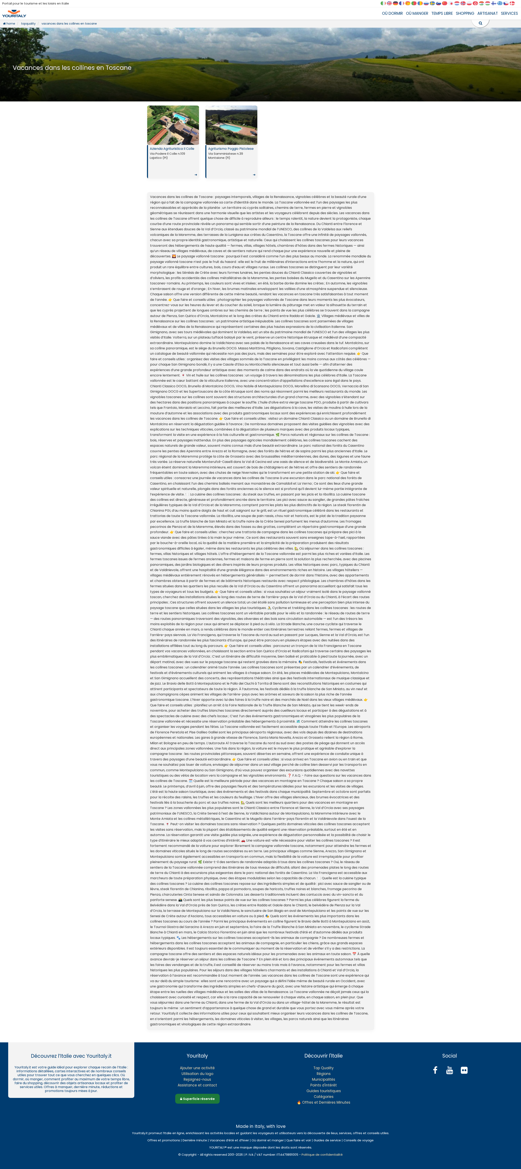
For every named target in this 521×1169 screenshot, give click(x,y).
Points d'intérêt (323, 1085)
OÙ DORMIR (392, 13)
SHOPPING (465, 13)
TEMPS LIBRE (442, 13)
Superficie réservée (198, 1099)
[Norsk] (464, 3)
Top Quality (323, 1068)
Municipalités (323, 1079)
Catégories (323, 1096)
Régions (324, 1073)
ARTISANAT (487, 13)
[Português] (415, 3)
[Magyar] (489, 3)
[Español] (409, 3)
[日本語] (452, 3)
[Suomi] (495, 3)
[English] (391, 3)
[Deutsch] (397, 3)
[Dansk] (514, 3)
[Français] (403, 3)
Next (195, 126)
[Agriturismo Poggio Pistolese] (231, 125)
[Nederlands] (458, 3)
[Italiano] (385, 3)
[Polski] (471, 3)
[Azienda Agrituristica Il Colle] (173, 125)
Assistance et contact (197, 1085)
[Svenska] (434, 3)
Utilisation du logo (197, 1073)
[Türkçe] (477, 3)
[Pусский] (428, 3)
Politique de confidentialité (322, 1154)
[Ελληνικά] (501, 3)
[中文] (446, 3)
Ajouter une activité (197, 1068)
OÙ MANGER (417, 13)
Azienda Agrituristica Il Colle (173, 161)
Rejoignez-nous (197, 1079)
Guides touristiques (323, 1090)
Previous (151, 126)
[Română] (421, 3)
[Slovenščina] (440, 3)
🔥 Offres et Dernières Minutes (323, 1102)
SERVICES (509, 13)
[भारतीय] (483, 3)
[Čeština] (507, 3)
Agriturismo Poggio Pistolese (231, 161)
